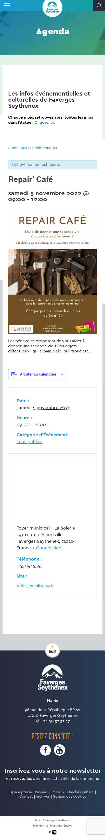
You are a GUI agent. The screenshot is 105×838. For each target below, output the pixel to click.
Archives (43, 796)
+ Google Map (46, 548)
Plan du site (40, 825)
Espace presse (20, 792)
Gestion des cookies (69, 796)
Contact (26, 796)
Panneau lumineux (49, 792)
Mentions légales (61, 825)
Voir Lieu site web (35, 586)
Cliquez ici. (44, 122)
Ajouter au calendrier (38, 374)
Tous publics (29, 441)
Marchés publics (80, 792)
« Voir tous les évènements (32, 148)
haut (52, 651)
